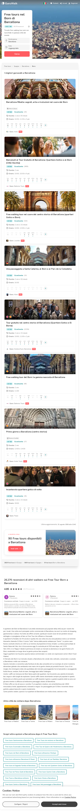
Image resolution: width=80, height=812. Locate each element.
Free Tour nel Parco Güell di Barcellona (19, 772)
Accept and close (59, 804)
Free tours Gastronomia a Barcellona (18, 740)
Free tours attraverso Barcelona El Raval (20, 759)
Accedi (64, 3)
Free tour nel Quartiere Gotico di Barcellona (56, 765)
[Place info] (29, 26)
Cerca (16, 54)
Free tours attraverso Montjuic (45, 753)
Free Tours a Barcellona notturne (17, 778)
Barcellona (25, 66)
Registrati (74, 3)
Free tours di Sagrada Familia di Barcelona (20, 765)
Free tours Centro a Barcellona (16, 784)
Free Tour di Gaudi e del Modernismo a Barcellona (53, 747)
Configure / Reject (21, 804)
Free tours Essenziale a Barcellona (17, 747)
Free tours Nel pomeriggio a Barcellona (47, 784)
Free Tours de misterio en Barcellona (50, 740)
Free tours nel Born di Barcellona (17, 753)
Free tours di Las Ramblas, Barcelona (53, 759)
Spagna (16, 66)
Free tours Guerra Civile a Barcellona (52, 772)
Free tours (7, 66)
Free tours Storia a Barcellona (45, 778)
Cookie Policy (70, 797)
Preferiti (55, 3)
